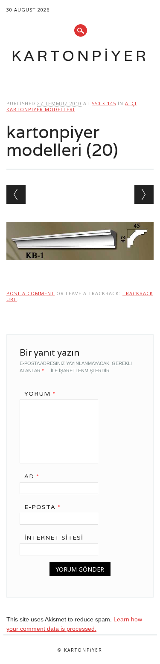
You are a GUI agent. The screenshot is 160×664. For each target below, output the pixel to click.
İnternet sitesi (53, 537)
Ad (31, 476)
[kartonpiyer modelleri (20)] (80, 268)
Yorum (39, 393)
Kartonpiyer (80, 55)
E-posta (42, 507)
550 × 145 (104, 103)
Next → (144, 194)
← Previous (16, 194)
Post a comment (30, 293)
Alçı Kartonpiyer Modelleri (71, 106)
